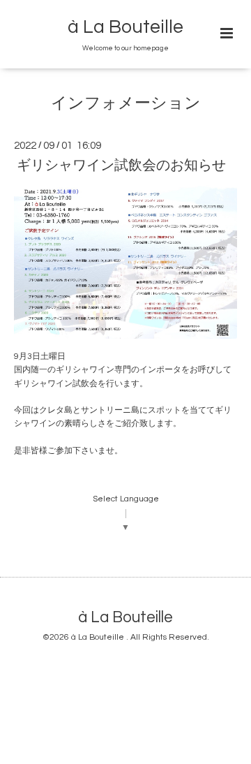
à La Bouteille (125, 27)
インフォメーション (126, 104)
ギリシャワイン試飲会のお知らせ (121, 165)
